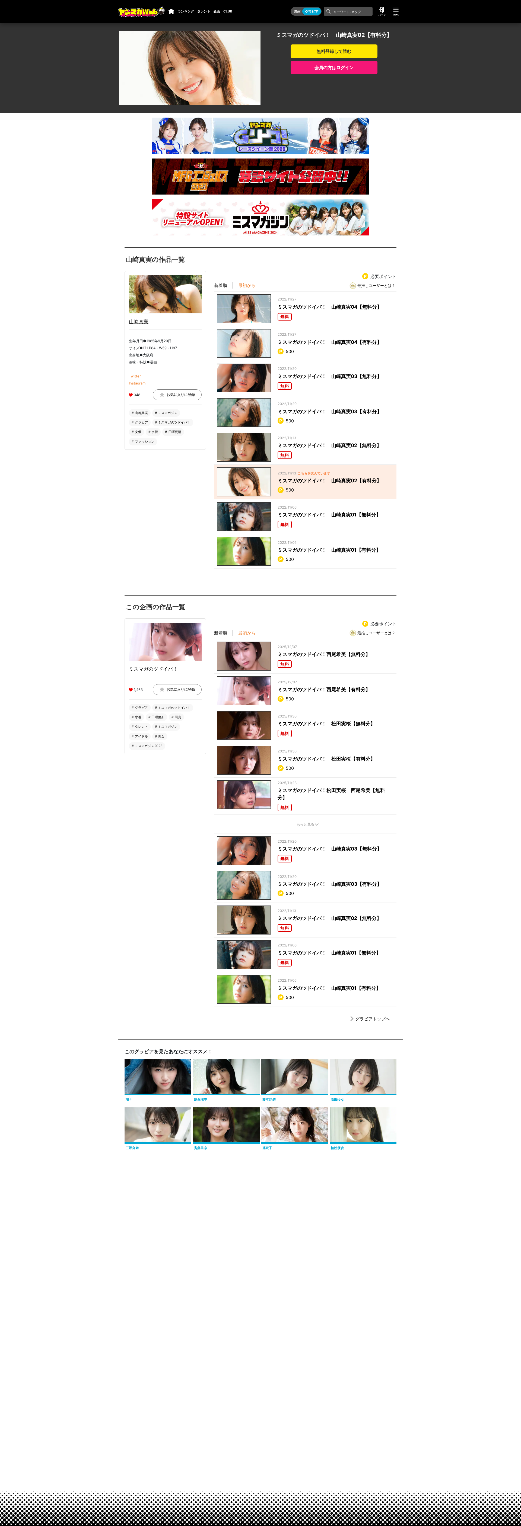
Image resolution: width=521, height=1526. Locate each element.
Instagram (137, 383)
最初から (247, 285)
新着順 (220, 285)
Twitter (135, 376)
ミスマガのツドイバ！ (153, 669)
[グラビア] (171, 11)
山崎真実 (138, 321)
